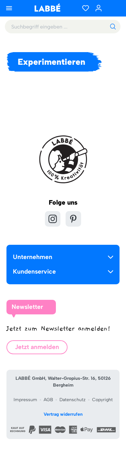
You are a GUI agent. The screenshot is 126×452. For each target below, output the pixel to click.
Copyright (102, 399)
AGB (48, 399)
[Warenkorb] (113, 8)
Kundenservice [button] (34, 271)
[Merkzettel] (85, 8)
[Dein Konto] (98, 8)
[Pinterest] (73, 219)
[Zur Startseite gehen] (47, 8)
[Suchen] (113, 26)
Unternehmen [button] (32, 257)
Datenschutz (72, 399)
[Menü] (9, 8)
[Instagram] (52, 219)
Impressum (25, 399)
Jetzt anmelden (37, 347)
